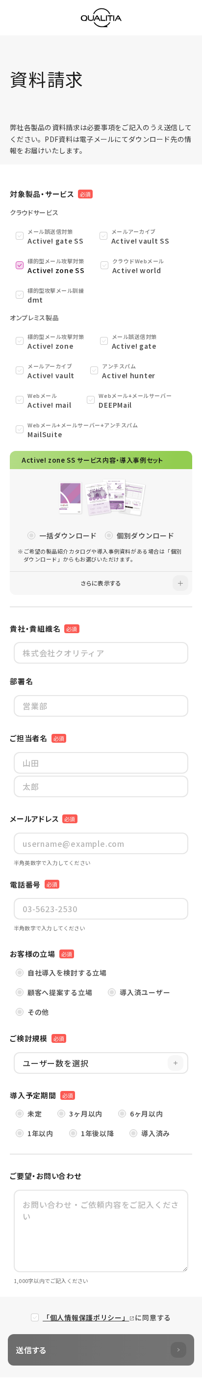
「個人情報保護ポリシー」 (86, 1317)
